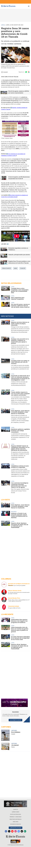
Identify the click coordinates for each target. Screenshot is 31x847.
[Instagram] (15, 831)
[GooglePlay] (25, 831)
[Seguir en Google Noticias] (29, 72)
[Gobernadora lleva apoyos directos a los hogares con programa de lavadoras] (5, 620)
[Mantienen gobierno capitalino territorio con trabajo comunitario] (5, 434)
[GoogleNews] (19, 831)
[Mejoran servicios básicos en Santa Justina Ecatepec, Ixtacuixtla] (5, 327)
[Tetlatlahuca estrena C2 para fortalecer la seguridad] (5, 471)
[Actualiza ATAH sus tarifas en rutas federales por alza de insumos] (5, 365)
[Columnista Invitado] (4, 607)
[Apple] (22, 831)
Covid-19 (22, 268)
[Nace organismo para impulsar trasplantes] (5, 297)
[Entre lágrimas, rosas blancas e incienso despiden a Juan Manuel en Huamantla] (5, 416)
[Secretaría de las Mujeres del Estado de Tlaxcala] (4, 584)
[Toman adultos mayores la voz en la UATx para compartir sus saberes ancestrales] (5, 398)
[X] (9, 831)
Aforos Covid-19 (6, 268)
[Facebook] (6, 831)
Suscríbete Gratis (15, 720)
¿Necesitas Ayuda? (15, 827)
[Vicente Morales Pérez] (4, 599)
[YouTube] (12, 831)
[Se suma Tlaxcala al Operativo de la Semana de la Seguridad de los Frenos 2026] (5, 637)
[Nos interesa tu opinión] (15, 804)
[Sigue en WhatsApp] (26, 72)
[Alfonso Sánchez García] (4, 592)
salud (15, 268)
